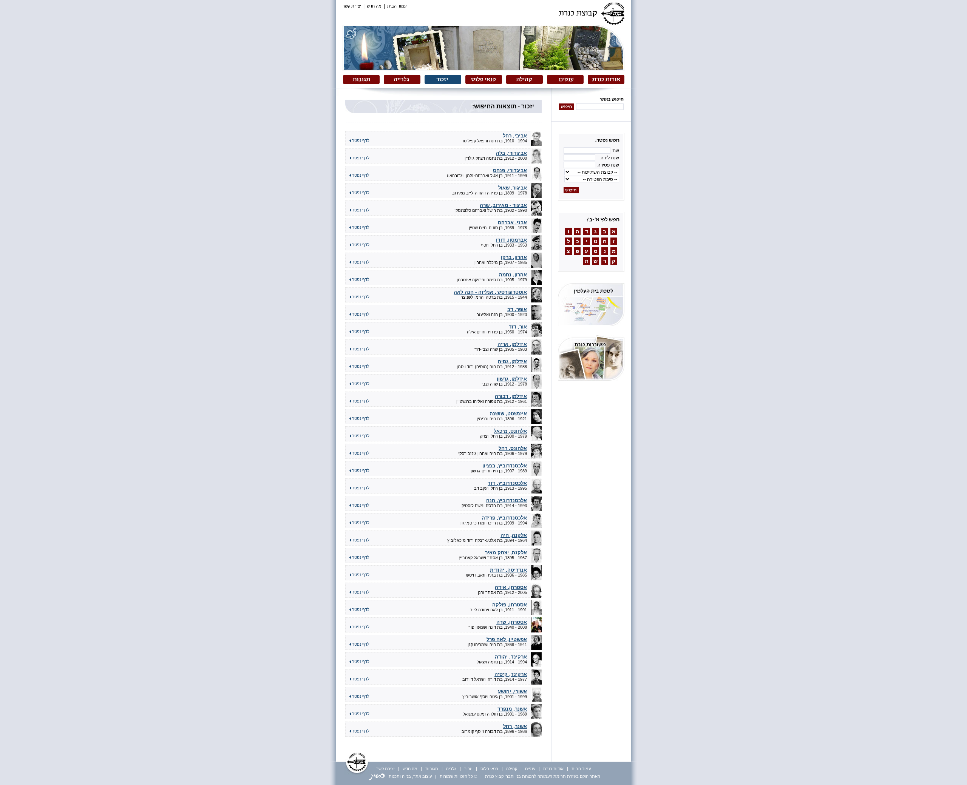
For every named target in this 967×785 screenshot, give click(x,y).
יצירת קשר (352, 6)
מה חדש (374, 6)
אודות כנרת (553, 768)
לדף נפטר (360, 140)
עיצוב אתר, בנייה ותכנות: (409, 776)
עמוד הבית (396, 6)
